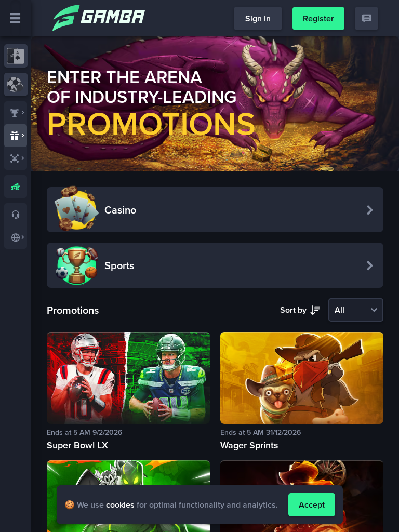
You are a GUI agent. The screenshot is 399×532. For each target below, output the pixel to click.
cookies (120, 505)
